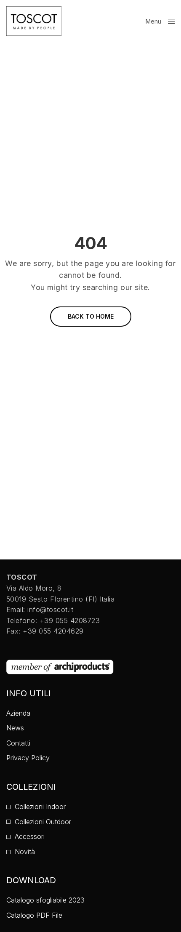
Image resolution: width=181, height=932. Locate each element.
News (15, 728)
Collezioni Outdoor (43, 821)
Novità (25, 851)
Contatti (18, 743)
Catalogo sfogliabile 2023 (45, 900)
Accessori (30, 836)
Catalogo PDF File (34, 915)
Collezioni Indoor (40, 806)
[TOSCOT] (33, 21)
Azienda (18, 713)
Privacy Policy (28, 758)
